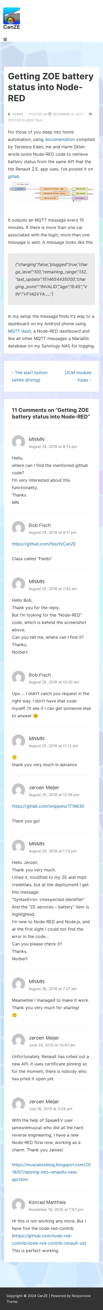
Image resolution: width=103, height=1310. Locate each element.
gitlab (13, 176)
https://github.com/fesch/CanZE (44, 543)
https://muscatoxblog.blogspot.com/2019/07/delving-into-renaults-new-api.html (51, 1172)
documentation (60, 139)
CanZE (11, 27)
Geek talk (34, 120)
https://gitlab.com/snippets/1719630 (48, 806)
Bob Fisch (40, 525)
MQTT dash (19, 331)
